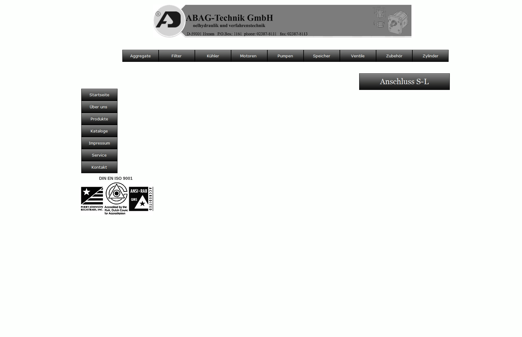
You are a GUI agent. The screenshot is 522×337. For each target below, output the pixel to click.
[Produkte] (99, 119)
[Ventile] (358, 56)
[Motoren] (249, 56)
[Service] (99, 155)
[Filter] (177, 56)
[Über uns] (99, 107)
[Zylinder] (430, 56)
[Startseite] (99, 95)
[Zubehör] (394, 56)
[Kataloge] (99, 131)
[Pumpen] (285, 56)
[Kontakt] (99, 167)
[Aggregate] (140, 56)
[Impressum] (99, 143)
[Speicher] (322, 56)
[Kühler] (213, 56)
